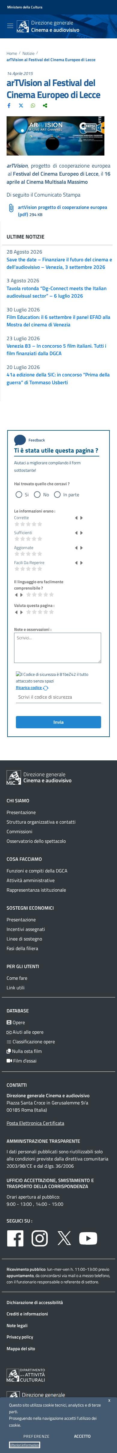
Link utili (16, 987)
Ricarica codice (29, 687)
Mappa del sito (21, 1348)
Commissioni (19, 831)
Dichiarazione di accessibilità (35, 1302)
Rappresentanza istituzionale (36, 889)
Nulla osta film (26, 1051)
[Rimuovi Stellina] (76, 517)
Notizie (28, 53)
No (46, 494)
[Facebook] (9, 105)
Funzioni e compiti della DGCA (37, 870)
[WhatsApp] (33, 105)
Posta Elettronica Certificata (35, 1123)
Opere (18, 1022)
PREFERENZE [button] (36, 1436)
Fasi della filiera (22, 948)
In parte (71, 494)
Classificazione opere (33, 1041)
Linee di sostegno (24, 938)
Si (27, 494)
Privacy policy (20, 1336)
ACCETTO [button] (82, 1436)
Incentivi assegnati (26, 929)
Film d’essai (24, 1060)
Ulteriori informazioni (24, 1445)
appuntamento (20, 1275)
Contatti (17, 1085)
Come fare (17, 978)
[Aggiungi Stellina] (81, 517)
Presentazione (21, 812)
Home (12, 53)
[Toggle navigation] (10, 25)
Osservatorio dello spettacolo (36, 841)
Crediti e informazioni (27, 1313)
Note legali (17, 1325)
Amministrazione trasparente (43, 1141)
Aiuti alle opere (27, 1032)
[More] (45, 105)
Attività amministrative (31, 880)
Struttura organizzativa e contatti (41, 821)
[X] (21, 105)
